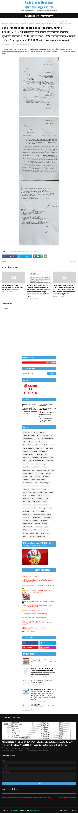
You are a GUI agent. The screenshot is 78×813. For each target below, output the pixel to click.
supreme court (10, 22)
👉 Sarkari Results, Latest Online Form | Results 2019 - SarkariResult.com (37, 606)
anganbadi (26, 464)
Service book (35, 457)
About (66, 810)
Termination (44, 457)
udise (39, 508)
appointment (13, 251)
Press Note (39, 454)
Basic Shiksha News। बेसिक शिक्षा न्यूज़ (39, 15)
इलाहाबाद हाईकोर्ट (48, 517)
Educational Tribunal (41, 442)
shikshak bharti (26, 251)
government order (28, 473)
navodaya (35, 486)
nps (33, 489)
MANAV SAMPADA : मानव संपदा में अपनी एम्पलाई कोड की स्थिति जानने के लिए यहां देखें (42, 706)
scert (24, 495)
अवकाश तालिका (26, 517)
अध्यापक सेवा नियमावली (39, 514)
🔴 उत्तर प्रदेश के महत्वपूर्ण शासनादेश (44, 415)
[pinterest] (30, 647)
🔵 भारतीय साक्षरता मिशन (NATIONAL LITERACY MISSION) (46, 420)
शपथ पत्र (46, 530)
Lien (51, 448)
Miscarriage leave (28, 454)
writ (33, 511)
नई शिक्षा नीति (44, 520)
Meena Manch (43, 451)
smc (47, 498)
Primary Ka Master (8, 44)
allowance (50, 460)
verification (26, 511)
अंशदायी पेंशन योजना (41, 511)
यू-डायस (46, 527)
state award (26, 501)
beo (33, 464)
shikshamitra (39, 498)
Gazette (52, 445)
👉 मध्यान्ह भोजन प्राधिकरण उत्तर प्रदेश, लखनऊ (48, 409)
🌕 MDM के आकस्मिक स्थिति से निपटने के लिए (47, 405)
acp (30, 460)
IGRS (37, 448)
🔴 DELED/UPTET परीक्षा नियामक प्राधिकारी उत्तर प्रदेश (37, 628)
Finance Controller (28, 445)
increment (46, 476)
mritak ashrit (26, 486)
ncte (47, 486)
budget (44, 464)
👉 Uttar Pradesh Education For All (33, 610)
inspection (26, 479)
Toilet (51, 457)
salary (51, 492)
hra (31, 476)
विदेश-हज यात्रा (37, 530)
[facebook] (30, 643)
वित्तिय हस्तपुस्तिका (27, 530)
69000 (7, 251)
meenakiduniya (44, 483)
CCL (52, 435)
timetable (32, 508)
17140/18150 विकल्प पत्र (39, 432)
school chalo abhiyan (44, 495)
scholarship (32, 495)
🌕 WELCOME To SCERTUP (30, 576)
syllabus (45, 505)
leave (33, 479)
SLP (46, 454)
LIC (42, 448)
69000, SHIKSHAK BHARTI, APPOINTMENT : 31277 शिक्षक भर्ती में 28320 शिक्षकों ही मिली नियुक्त (12, 287)
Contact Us (73, 810)
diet (33, 470)
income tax (37, 476)
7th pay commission (29, 435)
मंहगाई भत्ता (37, 523)
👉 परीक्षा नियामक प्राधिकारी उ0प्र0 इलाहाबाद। (34, 617)
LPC (47, 448)
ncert (42, 486)
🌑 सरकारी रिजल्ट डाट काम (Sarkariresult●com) (29, 405)
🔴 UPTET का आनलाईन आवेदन (47, 412)
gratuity (48, 473)
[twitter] (48, 643)
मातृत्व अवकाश (39, 527)
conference (26, 470)
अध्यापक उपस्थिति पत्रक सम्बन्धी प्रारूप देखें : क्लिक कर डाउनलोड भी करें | (42, 682)
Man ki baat (26, 451)
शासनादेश (25, 533)
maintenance (41, 479)
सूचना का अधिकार (41, 536)
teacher (25, 508)
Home (3, 22)
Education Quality (28, 442)
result (45, 492)
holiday (25, 476)
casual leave (26, 467)
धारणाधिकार (35, 520)
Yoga (24, 460)
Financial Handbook (41, 445)
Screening (26, 457)
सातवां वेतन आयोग (34, 533)
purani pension (37, 492)
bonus (38, 464)
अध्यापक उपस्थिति (27, 514)
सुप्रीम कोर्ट (32, 536)
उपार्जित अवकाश (27, 520)
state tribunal (36, 501)
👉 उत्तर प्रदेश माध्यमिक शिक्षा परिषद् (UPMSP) (34, 614)
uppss (45, 508)
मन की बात (44, 523)
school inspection (28, 498)
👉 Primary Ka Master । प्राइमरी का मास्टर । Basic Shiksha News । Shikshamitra (37, 591)
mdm (36, 483)
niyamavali (26, 489)
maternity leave (27, 483)
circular (20, 251)
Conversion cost (27, 438)
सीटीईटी (25, 536)
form (52, 470)
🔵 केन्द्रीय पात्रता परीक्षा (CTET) (31, 631)
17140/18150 (27, 432)
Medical (34, 451)
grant (41, 473)
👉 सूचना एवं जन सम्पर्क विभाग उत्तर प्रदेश (29, 412)
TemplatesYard (17, 810)
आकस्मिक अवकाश (37, 517)
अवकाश (49, 514)
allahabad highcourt (38, 460)
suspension (37, 505)
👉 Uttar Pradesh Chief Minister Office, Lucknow (29, 408)
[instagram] (48, 647)
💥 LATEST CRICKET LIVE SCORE (32, 621)
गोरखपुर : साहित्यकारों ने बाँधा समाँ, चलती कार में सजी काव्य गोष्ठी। (38, 601)
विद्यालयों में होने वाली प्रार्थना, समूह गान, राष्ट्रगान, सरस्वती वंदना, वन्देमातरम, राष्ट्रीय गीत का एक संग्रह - (43, 661)
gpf (37, 473)
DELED (37, 438)
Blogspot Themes (35, 810)
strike (44, 501)
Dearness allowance (47, 438)
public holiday (27, 492)
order (37, 489)
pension (44, 489)
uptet (51, 508)
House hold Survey (28, 448)
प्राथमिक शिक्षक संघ (27, 523)
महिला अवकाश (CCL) (28, 527)
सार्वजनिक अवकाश (45, 533)
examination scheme (43, 470)
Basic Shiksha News (43, 435)
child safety (36, 467)
